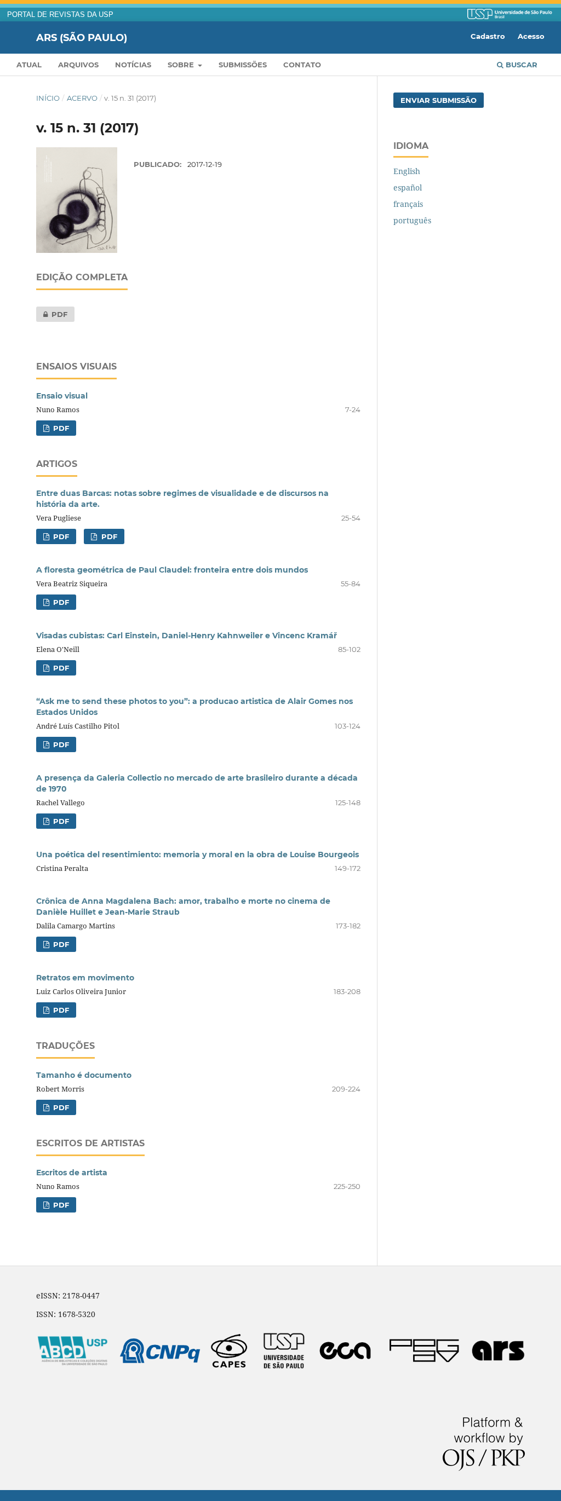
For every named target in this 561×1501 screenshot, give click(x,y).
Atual (29, 64)
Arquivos (78, 64)
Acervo (82, 98)
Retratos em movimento (85, 978)
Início (48, 98)
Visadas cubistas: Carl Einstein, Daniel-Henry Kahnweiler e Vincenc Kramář (186, 635)
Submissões (243, 64)
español (407, 187)
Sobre (182, 64)
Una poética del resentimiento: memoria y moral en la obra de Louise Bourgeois (197, 854)
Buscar (520, 64)
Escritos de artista (71, 1172)
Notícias (133, 64)
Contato (302, 64)
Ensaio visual (62, 396)
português (412, 220)
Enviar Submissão (438, 100)
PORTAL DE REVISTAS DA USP (60, 15)
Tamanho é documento (83, 1075)
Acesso (531, 36)
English (406, 171)
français (408, 204)
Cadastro (488, 36)
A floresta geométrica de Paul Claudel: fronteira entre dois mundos (172, 570)
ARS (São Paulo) (81, 37)
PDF (51, 314)
